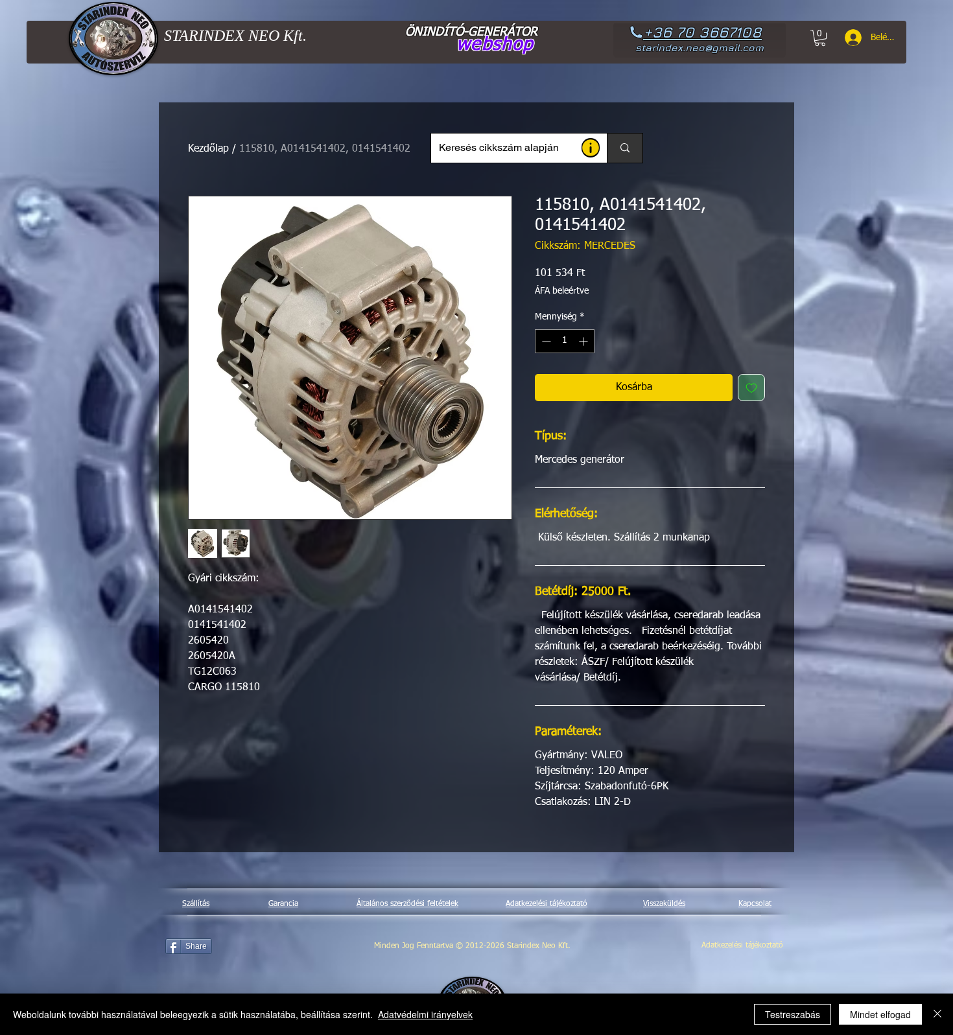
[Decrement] (545, 341)
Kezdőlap (208, 149)
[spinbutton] (564, 341)
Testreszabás (792, 1014)
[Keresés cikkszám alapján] (624, 148)
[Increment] (584, 341)
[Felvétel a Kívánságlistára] (751, 387)
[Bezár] (937, 1014)
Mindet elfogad (880, 1014)
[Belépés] (849, 37)
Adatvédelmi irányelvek (425, 1014)
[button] (591, 147)
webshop (495, 45)
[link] (820, 38)
